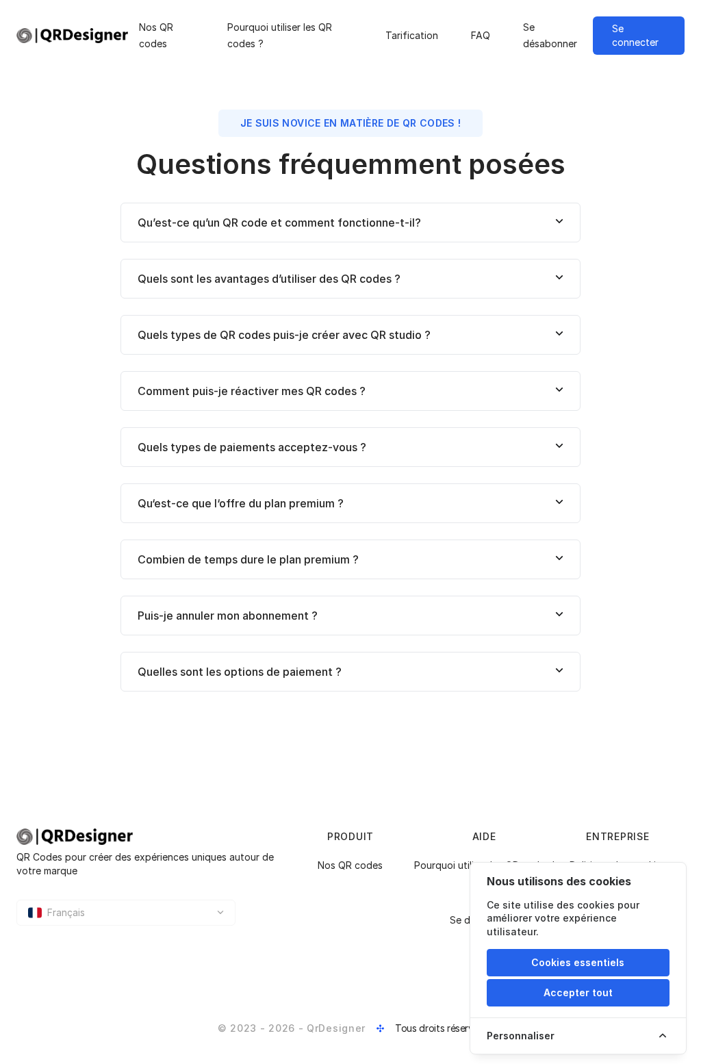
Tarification (411, 35)
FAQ (480, 35)
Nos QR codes (156, 35)
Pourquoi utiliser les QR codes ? (279, 35)
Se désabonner (550, 35)
